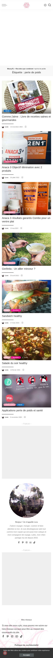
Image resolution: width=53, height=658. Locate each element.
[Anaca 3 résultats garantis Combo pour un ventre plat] (26, 198)
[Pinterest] (23, 542)
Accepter (26, 655)
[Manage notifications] (5, 653)
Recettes (16, 310)
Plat (7, 310)
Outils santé (10, 404)
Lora (6, 127)
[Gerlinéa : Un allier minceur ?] (26, 249)
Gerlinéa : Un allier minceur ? (18, 268)
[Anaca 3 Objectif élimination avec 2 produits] (26, 147)
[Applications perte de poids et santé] (26, 390)
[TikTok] (34, 542)
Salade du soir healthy (14, 363)
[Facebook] (19, 542)
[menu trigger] (5, 5)
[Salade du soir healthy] (26, 343)
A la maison (10, 212)
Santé (7, 111)
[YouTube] (30, 542)
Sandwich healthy (12, 316)
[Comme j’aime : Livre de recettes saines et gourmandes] (26, 97)
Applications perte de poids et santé (22, 410)
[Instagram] (27, 542)
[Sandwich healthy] (26, 296)
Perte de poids (10, 161)
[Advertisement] (26, 38)
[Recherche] (49, 5)
